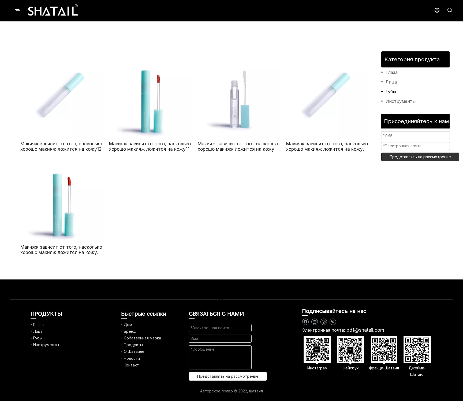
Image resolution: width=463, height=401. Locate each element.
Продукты (133, 344)
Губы (391, 91)
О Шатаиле (134, 351)
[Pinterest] (332, 322)
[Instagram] (323, 322)
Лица (391, 82)
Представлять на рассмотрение (420, 156)
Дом (128, 324)
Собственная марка (142, 338)
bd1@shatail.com (365, 330)
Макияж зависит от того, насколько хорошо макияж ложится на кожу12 (61, 146)
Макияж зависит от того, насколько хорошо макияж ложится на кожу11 (150, 146)
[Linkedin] (314, 322)
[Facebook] (305, 322)
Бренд (130, 331)
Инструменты (401, 101)
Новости (132, 358)
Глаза (392, 72)
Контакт (131, 365)
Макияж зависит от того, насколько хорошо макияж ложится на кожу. (238, 146)
